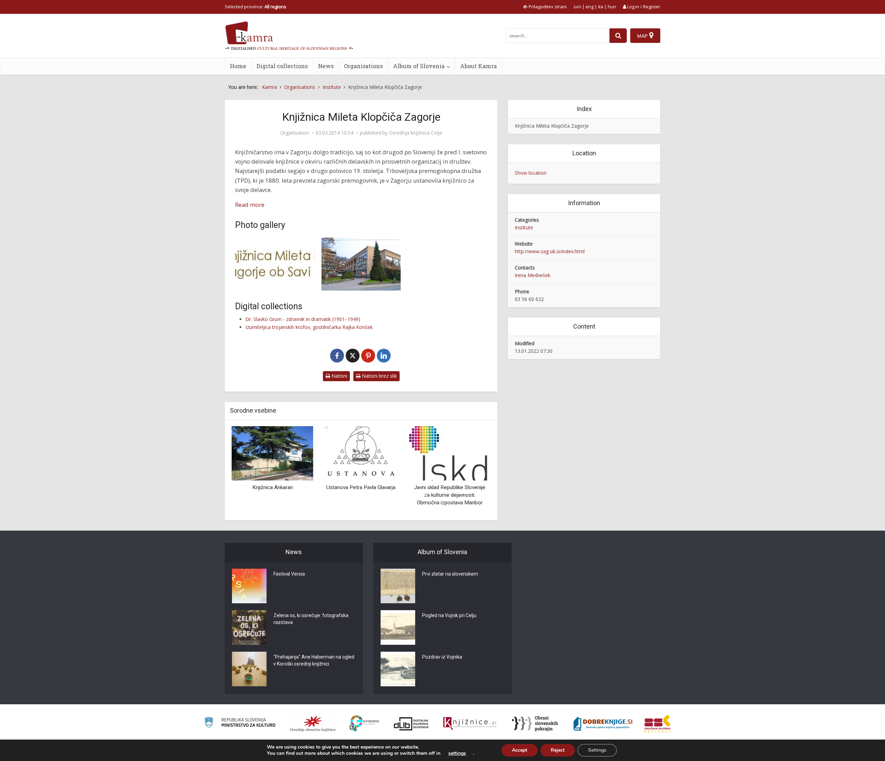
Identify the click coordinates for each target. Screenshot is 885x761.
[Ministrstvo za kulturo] (239, 723)
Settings (597, 750)
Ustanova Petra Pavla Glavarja (360, 487)
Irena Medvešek (532, 275)
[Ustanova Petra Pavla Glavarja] (361, 453)
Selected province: (255, 6)
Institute (524, 227)
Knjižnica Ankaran (272, 487)
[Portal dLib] (411, 723)
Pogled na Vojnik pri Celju (449, 615)
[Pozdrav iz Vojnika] (398, 669)
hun (612, 6)
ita (600, 6)
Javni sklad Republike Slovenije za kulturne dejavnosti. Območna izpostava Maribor (449, 494)
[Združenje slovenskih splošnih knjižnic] (469, 724)
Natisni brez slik (379, 376)
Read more (249, 205)
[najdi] (618, 35)
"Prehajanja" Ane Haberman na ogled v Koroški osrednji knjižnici (313, 660)
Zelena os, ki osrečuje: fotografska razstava (310, 619)
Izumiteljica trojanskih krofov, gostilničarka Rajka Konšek (309, 327)
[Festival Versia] (249, 586)
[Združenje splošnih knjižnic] (657, 723)
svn (577, 6)
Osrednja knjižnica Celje (415, 133)
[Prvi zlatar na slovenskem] (398, 586)
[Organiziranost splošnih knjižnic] (313, 723)
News (326, 66)
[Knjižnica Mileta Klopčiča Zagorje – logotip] (275, 258)
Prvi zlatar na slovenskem (450, 574)
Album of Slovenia (419, 66)
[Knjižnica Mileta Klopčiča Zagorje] (361, 264)
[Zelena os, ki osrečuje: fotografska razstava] (249, 627)
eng (590, 6)
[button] (473, 470)
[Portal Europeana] (364, 723)
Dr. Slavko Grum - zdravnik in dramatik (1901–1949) (302, 319)
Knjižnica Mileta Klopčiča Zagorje (552, 125)
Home (238, 66)
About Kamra (478, 66)
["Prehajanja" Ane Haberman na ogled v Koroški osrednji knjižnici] (249, 669)
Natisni (338, 376)
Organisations (363, 66)
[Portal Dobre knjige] (603, 724)
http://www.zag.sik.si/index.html (550, 251)
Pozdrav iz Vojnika (442, 657)
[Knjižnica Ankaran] (272, 453)
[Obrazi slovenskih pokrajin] (535, 723)
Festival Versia (289, 574)
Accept (519, 750)
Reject (558, 750)
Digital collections (282, 66)
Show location (531, 172)
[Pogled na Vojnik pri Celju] (398, 627)
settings (457, 753)
